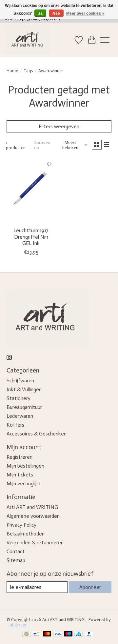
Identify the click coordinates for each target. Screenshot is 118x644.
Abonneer (90, 587)
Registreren (19, 457)
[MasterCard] (47, 634)
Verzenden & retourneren (35, 542)
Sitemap (16, 560)
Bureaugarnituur (24, 407)
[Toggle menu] (104, 40)
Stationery (18, 398)
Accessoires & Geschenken (37, 434)
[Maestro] (68, 634)
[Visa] (57, 634)
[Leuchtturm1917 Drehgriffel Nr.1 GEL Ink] (31, 190)
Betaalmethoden (26, 534)
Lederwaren (20, 416)
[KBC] (78, 634)
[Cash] (26, 634)
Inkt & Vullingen (24, 389)
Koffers (15, 425)
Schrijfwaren (20, 380)
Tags (28, 70)
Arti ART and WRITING (32, 507)
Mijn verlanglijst (24, 483)
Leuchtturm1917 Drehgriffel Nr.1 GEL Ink (31, 236)
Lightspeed (17, 624)
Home (12, 70)
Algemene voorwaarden (33, 516)
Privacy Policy (21, 525)
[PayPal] (89, 634)
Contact (16, 551)
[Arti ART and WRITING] (28, 40)
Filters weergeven (59, 126)
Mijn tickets (20, 475)
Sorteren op (42, 145)
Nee (56, 13)
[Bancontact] (36, 634)
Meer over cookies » (85, 13)
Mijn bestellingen (25, 466)
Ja (40, 13)
